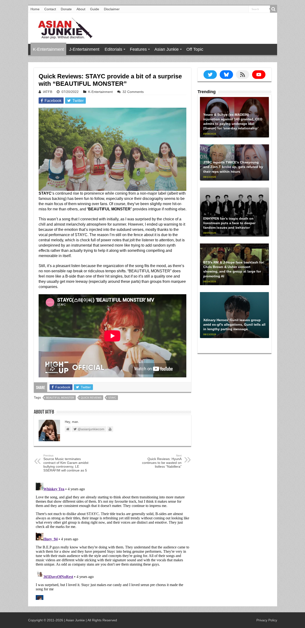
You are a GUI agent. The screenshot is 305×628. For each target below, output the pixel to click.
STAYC (112, 397)
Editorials (113, 49)
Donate (66, 9)
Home (35, 9)
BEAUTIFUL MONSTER (60, 397)
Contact (50, 9)
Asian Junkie (166, 49)
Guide (94, 9)
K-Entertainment (48, 49)
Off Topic (194, 49)
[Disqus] (112, 540)
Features (138, 49)
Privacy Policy (266, 620)
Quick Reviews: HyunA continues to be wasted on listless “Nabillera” (162, 461)
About (80, 9)
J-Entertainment (84, 49)
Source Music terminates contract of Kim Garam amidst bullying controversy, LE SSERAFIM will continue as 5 (65, 463)
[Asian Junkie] (63, 27)
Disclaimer (112, 9)
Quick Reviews (91, 397)
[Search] (273, 9)
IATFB (47, 92)
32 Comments (133, 92)
